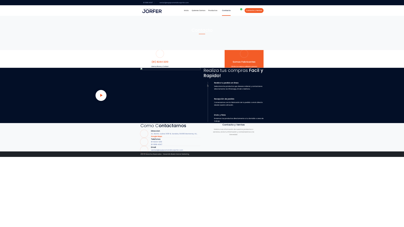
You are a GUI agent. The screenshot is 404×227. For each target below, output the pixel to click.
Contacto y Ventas (254, 10)
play (101, 95)
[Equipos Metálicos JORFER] (152, 10)
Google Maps (156, 136)
